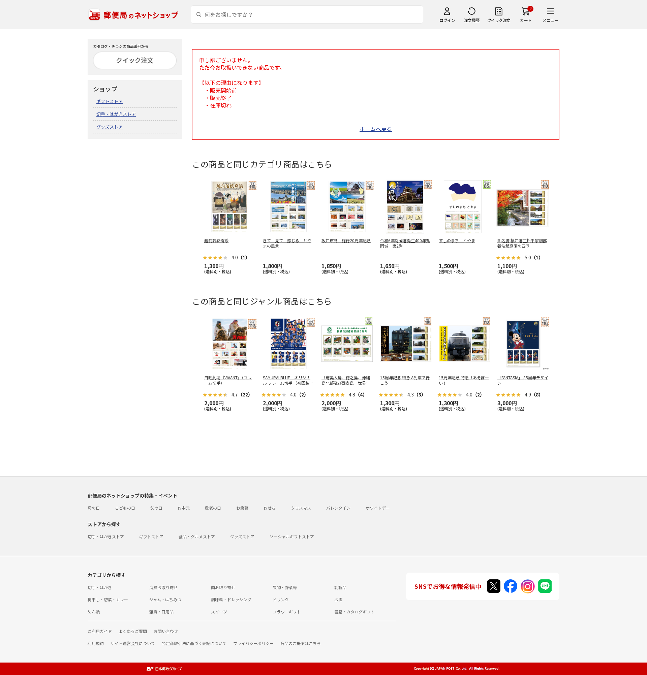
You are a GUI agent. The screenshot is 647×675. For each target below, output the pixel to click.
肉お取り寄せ (223, 587)
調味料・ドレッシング (231, 599)
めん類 (94, 611)
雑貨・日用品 (161, 611)
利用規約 (96, 643)
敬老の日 (213, 508)
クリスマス (301, 508)
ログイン (447, 20)
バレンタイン (338, 508)
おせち (270, 508)
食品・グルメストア (197, 536)
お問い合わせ (166, 631)
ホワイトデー (378, 508)
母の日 (94, 508)
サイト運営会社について (133, 643)
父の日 (156, 508)
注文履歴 (472, 20)
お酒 (338, 599)
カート (526, 20)
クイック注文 (499, 20)
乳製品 (340, 587)
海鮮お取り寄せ (163, 587)
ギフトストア (109, 101)
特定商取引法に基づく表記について (194, 643)
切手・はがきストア (116, 114)
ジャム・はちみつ (165, 599)
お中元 (184, 508)
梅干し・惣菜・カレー (108, 599)
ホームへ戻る (376, 129)
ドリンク (281, 599)
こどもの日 (125, 508)
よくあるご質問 (133, 631)
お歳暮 (242, 508)
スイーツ (219, 611)
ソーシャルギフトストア (292, 536)
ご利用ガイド (100, 631)
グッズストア (109, 127)
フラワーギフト (287, 611)
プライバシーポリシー (253, 643)
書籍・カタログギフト (354, 611)
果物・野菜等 (285, 587)
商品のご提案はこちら (300, 643)
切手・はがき (100, 587)
